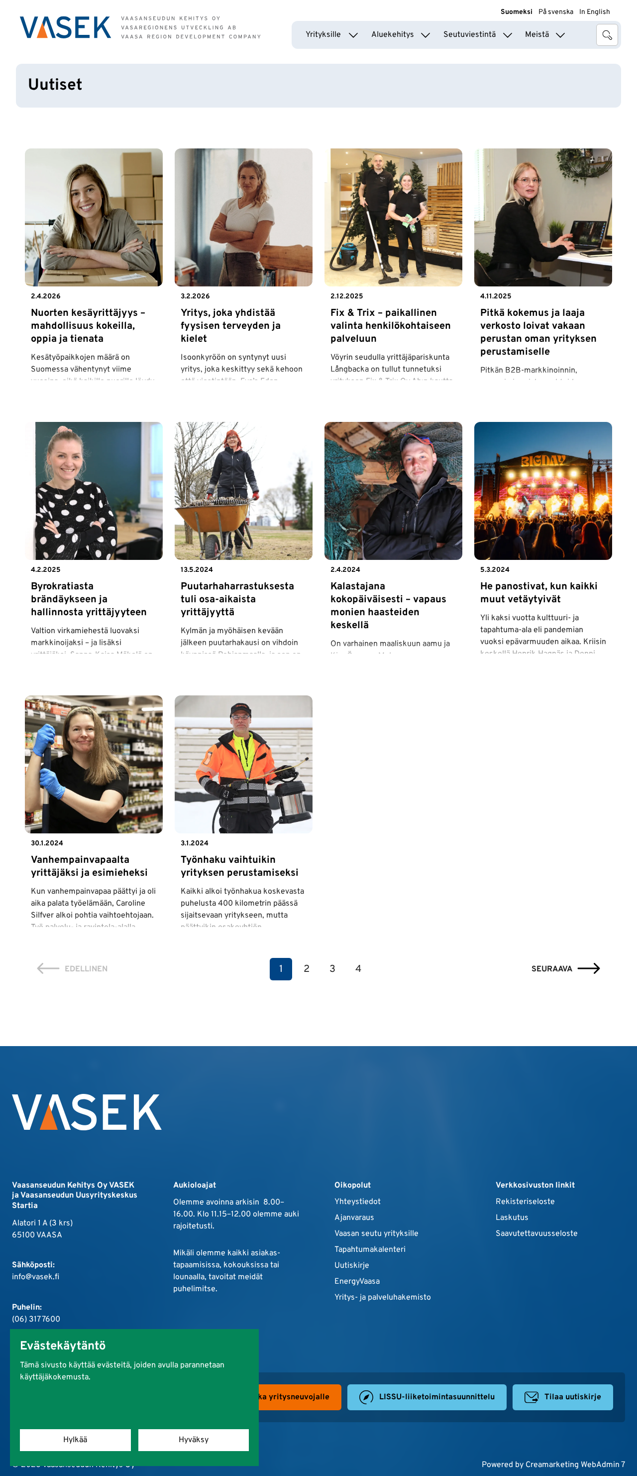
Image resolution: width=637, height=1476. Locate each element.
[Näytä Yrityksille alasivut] (353, 35)
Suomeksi (516, 12)
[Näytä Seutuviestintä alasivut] (508, 35)
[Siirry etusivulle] (140, 27)
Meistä (537, 35)
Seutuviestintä (469, 35)
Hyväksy (194, 1440)
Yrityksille (323, 35)
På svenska (555, 12)
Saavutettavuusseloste (537, 1234)
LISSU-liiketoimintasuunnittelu (437, 1397)
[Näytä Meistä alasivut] (560, 35)
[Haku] (607, 35)
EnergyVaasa (357, 1282)
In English (594, 12)
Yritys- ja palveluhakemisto (382, 1298)
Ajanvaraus (354, 1218)
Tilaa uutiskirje (572, 1397)
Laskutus (512, 1218)
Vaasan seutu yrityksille (376, 1234)
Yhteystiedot (357, 1202)
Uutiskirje (351, 1266)
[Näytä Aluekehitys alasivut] (425, 35)
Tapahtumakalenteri (370, 1250)
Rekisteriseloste (525, 1202)
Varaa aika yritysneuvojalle (278, 1397)
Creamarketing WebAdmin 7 (575, 1465)
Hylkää (75, 1440)
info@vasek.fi (35, 1277)
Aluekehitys (392, 35)
